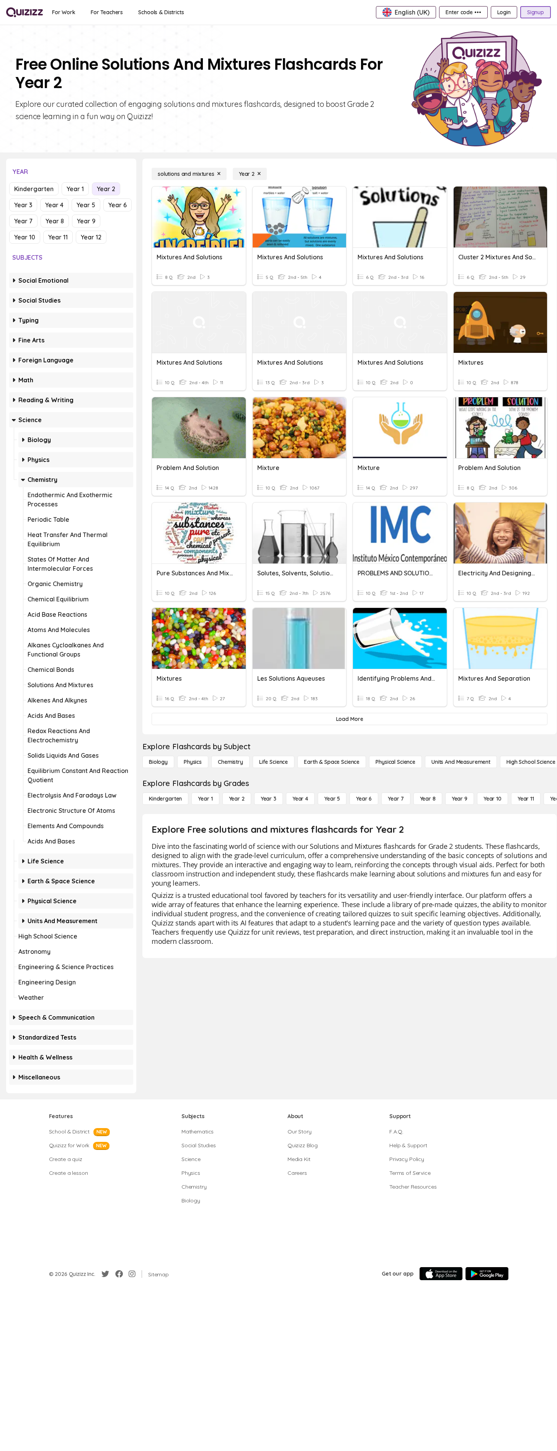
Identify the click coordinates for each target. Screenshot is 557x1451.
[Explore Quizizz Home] (24, 12)
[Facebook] (119, 1274)
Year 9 (86, 221)
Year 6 (117, 205)
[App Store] (441, 1273)
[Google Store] (487, 1273)
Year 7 (23, 221)
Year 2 (106, 189)
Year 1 (75, 189)
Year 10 (24, 237)
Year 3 (23, 205)
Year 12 (91, 237)
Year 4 (54, 205)
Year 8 (55, 221)
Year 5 (86, 205)
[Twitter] (105, 1274)
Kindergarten (34, 189)
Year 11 (58, 237)
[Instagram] (132, 1274)
